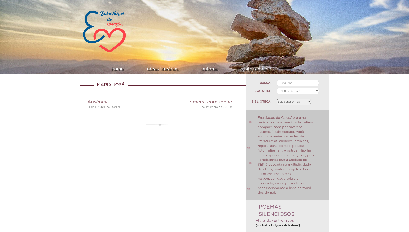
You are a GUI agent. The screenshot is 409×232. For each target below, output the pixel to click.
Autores (204, 69)
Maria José (110, 85)
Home (135, 69)
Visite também (238, 69)
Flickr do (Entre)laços (275, 220)
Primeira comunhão (209, 102)
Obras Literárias (168, 69)
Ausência (98, 102)
